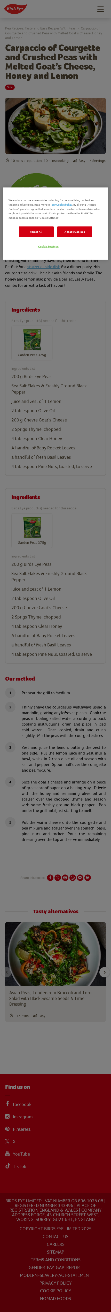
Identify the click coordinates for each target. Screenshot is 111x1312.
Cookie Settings (48, 246)
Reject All (36, 231)
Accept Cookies (75, 231)
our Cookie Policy (62, 204)
